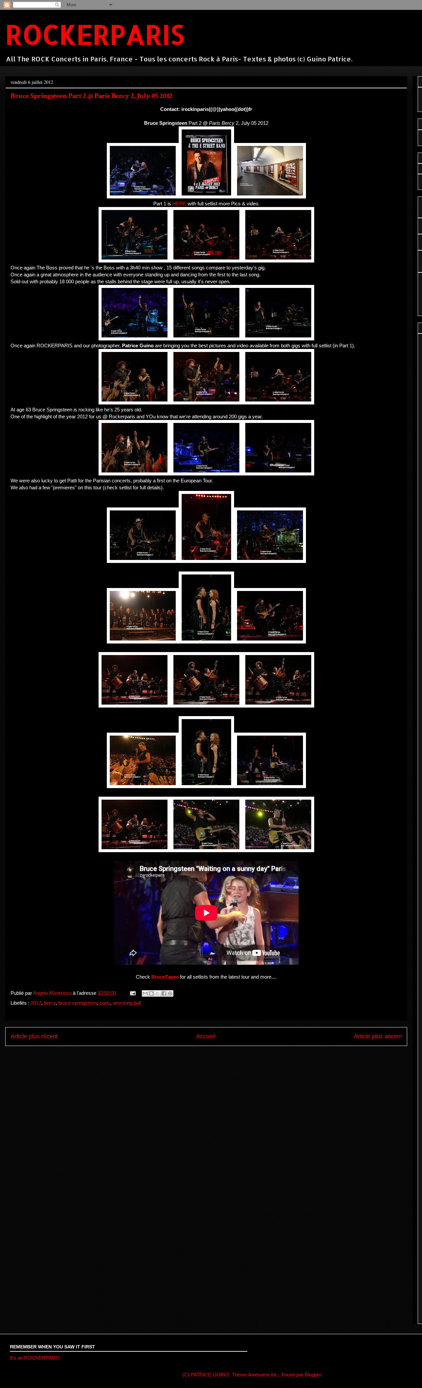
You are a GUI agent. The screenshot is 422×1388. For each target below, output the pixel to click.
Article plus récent (34, 1036)
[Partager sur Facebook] (164, 993)
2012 (36, 1003)
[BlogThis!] (151, 993)
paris (105, 1003)
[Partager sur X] (157, 993)
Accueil (205, 1036)
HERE (179, 203)
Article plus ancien (378, 1036)
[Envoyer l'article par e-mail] (132, 993)
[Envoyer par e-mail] (145, 993)
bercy (50, 1003)
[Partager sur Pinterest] (170, 993)
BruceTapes (165, 977)
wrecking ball (127, 1003)
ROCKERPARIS (94, 34)
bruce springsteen (77, 1003)
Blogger (313, 1374)
